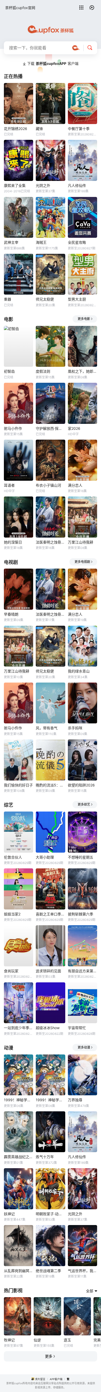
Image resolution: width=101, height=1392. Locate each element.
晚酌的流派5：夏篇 (50, 785)
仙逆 (37, 1340)
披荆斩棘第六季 (80, 914)
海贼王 (41, 242)
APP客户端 (56, 1379)
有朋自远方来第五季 (82, 971)
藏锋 (39, 128)
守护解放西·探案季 (50, 428)
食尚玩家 (11, 971)
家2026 (74, 428)
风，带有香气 (46, 728)
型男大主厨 (77, 299)
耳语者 (9, 485)
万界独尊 (75, 1100)
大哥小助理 (45, 857)
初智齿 (9, 371)
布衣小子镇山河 (48, 485)
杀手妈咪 (75, 728)
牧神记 (9, 1340)
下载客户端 (52, 63)
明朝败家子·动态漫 (50, 1214)
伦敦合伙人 (13, 857)
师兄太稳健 (45, 299)
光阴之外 (43, 185)
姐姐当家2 (12, 914)
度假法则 (43, 371)
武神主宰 (11, 242)
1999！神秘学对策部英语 (50, 1100)
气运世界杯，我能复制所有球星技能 (82, 1270)
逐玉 (67, 1340)
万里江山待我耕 (80, 542)
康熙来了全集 (15, 185)
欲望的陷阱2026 (81, 785)
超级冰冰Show (48, 1028)
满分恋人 (75, 485)
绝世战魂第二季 (48, 1270)
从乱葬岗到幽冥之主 (18, 1270)
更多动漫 (84, 1047)
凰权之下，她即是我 (82, 371)
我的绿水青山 (79, 671)
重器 (7, 299)
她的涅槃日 (13, 542)
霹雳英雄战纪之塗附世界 (18, 1156)
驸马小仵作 (13, 428)
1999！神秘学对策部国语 (18, 1100)
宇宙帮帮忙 (77, 1028)
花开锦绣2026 (15, 128)
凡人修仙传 (77, 185)
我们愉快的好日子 (18, 785)
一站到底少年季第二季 (18, 1028)
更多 (48, 1356)
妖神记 (9, 1214)
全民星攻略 (77, 242)
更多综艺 (84, 804)
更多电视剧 (82, 562)
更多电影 (84, 319)
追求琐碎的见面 (48, 971)
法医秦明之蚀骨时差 (50, 542)
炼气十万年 (45, 1156)
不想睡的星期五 (80, 857)
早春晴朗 (11, 614)
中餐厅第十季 (79, 128)
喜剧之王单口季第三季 (50, 914)
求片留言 (40, 1379)
